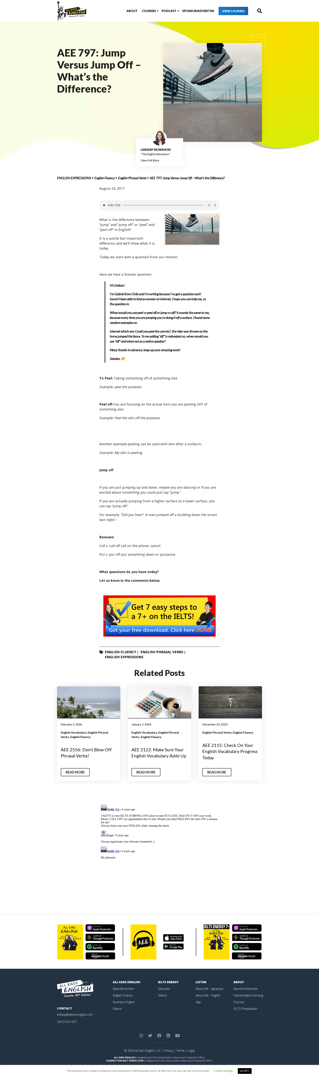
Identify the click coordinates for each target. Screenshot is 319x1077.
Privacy (168, 1051)
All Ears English (126, 982)
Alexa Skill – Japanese (209, 989)
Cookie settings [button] (223, 1070)
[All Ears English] (75, 988)
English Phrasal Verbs (132, 178)
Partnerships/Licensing (248, 995)
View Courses (233, 11)
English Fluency (104, 178)
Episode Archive (123, 989)
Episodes (164, 989)
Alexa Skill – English (208, 995)
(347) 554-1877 (67, 1022)
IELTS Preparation (245, 1009)
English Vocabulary (73, 732)
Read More (75, 772)
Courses (149, 11)
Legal (191, 1051)
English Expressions (74, 178)
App (198, 1002)
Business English (124, 1002)
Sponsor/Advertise (198, 11)
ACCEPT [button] (244, 1070)
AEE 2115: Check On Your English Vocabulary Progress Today (230, 751)
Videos (117, 1009)
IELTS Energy (168, 982)
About (132, 11)
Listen (201, 982)
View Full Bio (149, 160)
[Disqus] (159, 849)
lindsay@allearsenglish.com (75, 1015)
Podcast (169, 11)
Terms (180, 1051)
